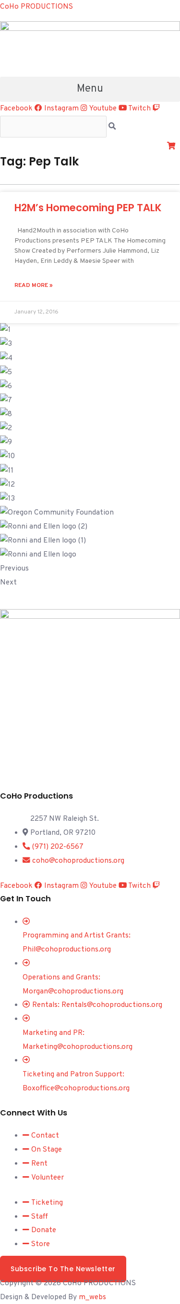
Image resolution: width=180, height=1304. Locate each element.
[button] (90, 89)
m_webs (92, 1297)
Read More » (33, 285)
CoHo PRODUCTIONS (36, 7)
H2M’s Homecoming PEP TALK (88, 208)
